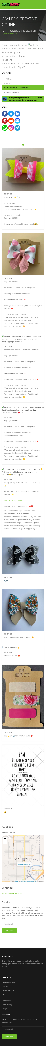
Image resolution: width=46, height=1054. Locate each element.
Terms (5, 986)
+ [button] (5, 838)
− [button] (5, 841)
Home (4, 31)
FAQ (4, 994)
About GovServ (9, 982)
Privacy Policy (8, 990)
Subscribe (9, 930)
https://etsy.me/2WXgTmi (14, 500)
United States (15, 31)
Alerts (8, 83)
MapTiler (23, 881)
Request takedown (12, 92)
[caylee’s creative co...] (23, 859)
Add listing (7, 1005)
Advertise (7, 1001)
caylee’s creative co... (24, 864)
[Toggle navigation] (41, 5)
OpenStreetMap (31, 881)
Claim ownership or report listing (17, 87)
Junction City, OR (29, 31)
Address (9, 79)
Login (5, 1008)
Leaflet (16, 881)
